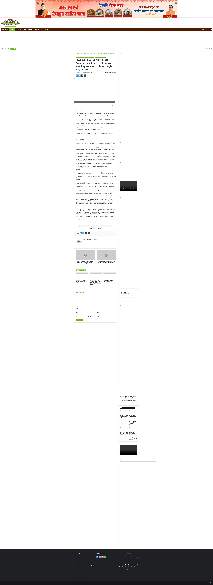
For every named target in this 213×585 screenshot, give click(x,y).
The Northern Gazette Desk (90, 239)
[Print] (85, 75)
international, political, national (89, 57)
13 (125, 562)
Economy (37, 29)
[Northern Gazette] (10, 22)
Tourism (46, 29)
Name (77, 308)
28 (128, 566)
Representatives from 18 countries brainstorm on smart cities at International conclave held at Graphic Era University (95, 282)
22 (131, 564)
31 (137, 566)
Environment (30, 29)
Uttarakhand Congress (96, 228)
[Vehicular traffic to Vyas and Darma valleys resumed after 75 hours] (82, 275)
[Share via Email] (82, 75)
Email (77, 312)
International (18, 29)
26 (122, 566)
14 (128, 562)
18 (119, 564)
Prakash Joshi (84, 225)
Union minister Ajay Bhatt (95, 225)
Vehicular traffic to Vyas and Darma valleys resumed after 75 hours (82, 281)
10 (137, 559)
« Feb (127, 569)
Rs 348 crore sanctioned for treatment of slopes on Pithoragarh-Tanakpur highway (133, 435)
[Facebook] (77, 75)
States (6, 29)
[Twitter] (79, 75)
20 (125, 564)
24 (137, 564)
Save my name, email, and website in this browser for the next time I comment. (91, 316)
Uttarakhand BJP (107, 225)
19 (122, 564)
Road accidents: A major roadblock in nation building (109, 281)
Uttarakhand (103, 57)
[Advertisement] (106, 39)
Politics (24, 29)
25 (119, 566)
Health (41, 29)
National (96, 57)
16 (134, 562)
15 (131, 562)
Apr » (130, 569)
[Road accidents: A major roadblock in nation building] (110, 275)
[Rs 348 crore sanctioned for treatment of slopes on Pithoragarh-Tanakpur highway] (133, 429)
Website (98, 312)
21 (128, 564)
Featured (12, 29)
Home (3, 29)
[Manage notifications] (210, 582)
